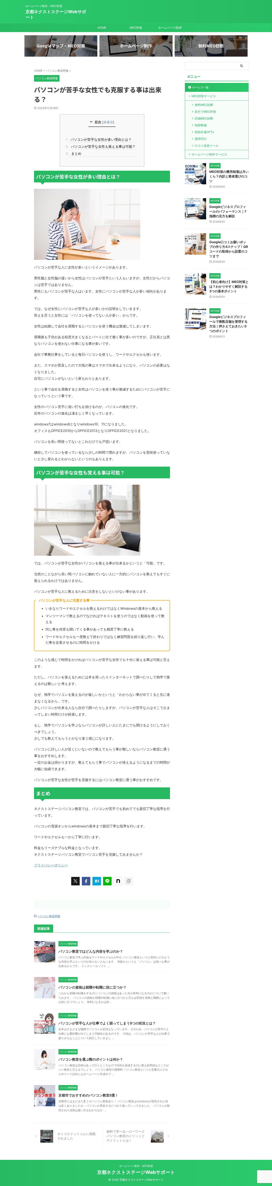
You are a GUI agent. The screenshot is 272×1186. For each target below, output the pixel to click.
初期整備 (201, 125)
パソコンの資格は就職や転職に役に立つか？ (92, 987)
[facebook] (86, 881)
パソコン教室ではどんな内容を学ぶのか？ (90, 951)
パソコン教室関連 (49, 916)
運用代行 (201, 139)
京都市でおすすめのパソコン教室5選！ (88, 1095)
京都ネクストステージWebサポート (136, 1172)
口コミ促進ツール (206, 145)
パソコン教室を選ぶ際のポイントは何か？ (90, 1059)
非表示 (108, 122)
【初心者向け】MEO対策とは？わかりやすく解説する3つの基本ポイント (229, 286)
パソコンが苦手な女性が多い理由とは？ (100, 139)
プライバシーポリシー (51, 865)
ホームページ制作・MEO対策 (136, 1166)
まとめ (74, 153)
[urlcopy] (128, 881)
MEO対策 (136, 27)
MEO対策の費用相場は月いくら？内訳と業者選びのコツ (229, 176)
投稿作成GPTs (204, 132)
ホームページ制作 (170, 27)
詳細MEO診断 (204, 118)
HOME (102, 27)
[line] (107, 881)
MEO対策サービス (203, 96)
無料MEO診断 (204, 105)
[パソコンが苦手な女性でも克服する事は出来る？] (96, 881)
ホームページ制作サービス (209, 154)
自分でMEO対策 (205, 111)
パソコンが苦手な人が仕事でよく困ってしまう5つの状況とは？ (107, 1023)
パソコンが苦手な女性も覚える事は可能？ (102, 146)
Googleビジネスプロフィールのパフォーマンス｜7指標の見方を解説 (227, 211)
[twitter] (75, 881)
